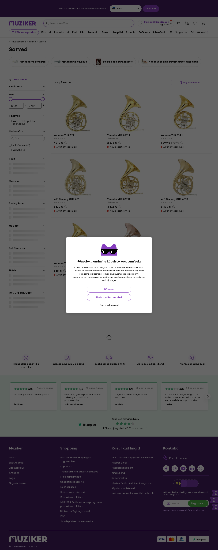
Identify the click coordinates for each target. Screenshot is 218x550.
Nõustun (109, 289)
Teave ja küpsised (109, 305)
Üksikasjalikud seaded (109, 297)
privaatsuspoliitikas (121, 277)
